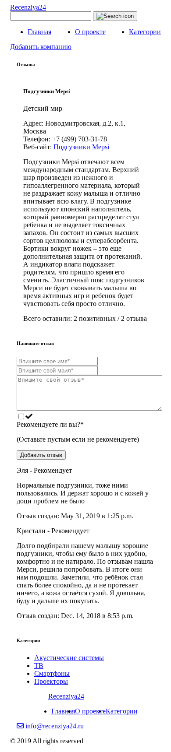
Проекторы (51, 681)
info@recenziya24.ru (54, 726)
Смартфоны (52, 673)
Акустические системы (69, 657)
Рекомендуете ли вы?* (50, 424)
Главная (39, 31)
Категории (145, 31)
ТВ (38, 665)
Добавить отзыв (41, 455)
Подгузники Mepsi (81, 147)
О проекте (90, 31)
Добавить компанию (40, 46)
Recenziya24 (28, 7)
